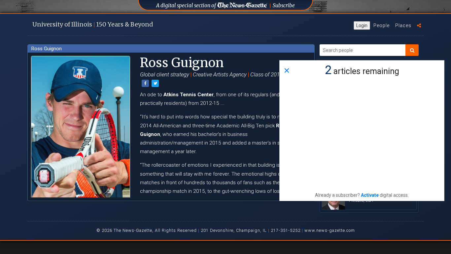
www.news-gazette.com (329, 230)
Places (403, 25)
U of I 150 (92, 24)
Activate (370, 195)
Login (361, 25)
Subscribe (284, 5)
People (381, 25)
